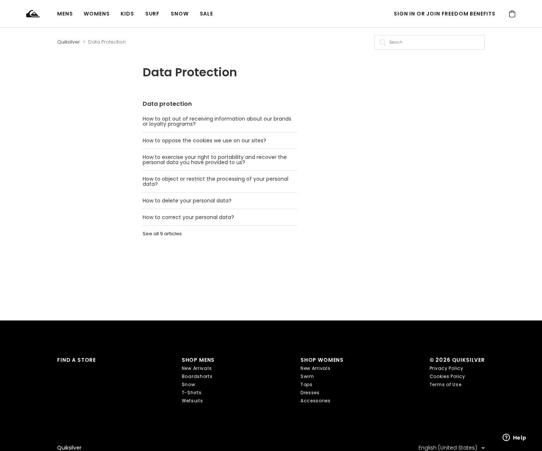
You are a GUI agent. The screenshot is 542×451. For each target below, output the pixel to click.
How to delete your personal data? (187, 200)
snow (179, 13)
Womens (97, 13)
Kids (127, 13)
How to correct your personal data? (188, 217)
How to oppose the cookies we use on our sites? (204, 140)
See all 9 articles (162, 233)
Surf (152, 13)
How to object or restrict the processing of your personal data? (215, 181)
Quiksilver (68, 41)
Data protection (167, 104)
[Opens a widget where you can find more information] (514, 438)
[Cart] (512, 14)
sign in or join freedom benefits (445, 13)
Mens (65, 13)
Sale (206, 13)
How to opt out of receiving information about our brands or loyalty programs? (217, 121)
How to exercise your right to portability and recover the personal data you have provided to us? (215, 159)
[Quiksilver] (41, 14)
